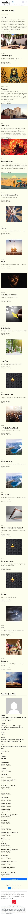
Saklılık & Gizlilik (20, 894)
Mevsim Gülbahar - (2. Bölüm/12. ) (9, 832)
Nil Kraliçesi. (5, 126)
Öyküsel (2, 658)
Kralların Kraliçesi (6, 56)
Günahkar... (4, 661)
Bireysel (2, 359)
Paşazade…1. (5, 89)
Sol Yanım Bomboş (6, 461)
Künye (22, 896)
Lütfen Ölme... (5, 361)
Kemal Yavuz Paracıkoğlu (5, 31)
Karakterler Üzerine (4, 14)
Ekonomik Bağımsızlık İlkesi (9, 195)
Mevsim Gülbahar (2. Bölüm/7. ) (8, 780)
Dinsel (2, 123)
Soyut (2, 492)
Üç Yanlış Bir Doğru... (7, 561)
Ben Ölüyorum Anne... (7, 395)
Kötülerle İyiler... (6, 328)
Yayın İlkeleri (3, 896)
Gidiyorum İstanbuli (5, 809)
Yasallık (14, 894)
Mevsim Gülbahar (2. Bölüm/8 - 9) (9, 861)
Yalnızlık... (4, 228)
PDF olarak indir (14, 879)
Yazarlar (10, 893)
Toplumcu (3, 53)
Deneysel (2, 325)
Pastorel (2, 259)
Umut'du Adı (4, 820)
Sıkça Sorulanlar (16, 896)
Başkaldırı (3, 292)
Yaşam (2, 226)
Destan (2, 425)
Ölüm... (3, 628)
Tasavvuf (2, 592)
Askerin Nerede (4, 797)
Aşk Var (3, 838)
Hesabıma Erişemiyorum (6, 894)
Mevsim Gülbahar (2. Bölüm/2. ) (8, 873)
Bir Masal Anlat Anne (6, 803)
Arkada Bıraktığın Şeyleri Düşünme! (12, 528)
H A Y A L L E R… (6, 495)
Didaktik (2, 625)
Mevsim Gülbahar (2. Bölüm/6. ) (8, 786)
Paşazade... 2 (5, 17)
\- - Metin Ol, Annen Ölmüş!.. (9, 428)
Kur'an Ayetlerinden (7, 161)
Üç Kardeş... (4, 594)
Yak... (2, 826)
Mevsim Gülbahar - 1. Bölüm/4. (8, 867)
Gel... (2, 791)
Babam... (3, 261)
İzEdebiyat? (9, 896)
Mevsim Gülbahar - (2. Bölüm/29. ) (9, 815)
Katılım (14, 893)
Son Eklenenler (4, 893)
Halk (2, 392)
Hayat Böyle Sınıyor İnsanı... (9, 295)
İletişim (18, 893)
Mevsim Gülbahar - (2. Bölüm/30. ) (9, 849)
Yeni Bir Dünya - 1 (5, 844)
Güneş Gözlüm (4, 855)
